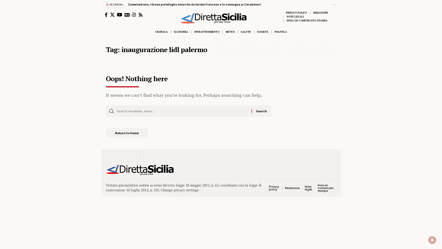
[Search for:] (182, 111)
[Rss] (140, 15)
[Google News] (127, 15)
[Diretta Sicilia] (140, 170)
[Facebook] (106, 15)
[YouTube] (119, 15)
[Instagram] (134, 15)
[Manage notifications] (432, 240)
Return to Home (127, 133)
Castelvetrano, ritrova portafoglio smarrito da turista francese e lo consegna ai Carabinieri (194, 4)
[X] (112, 15)
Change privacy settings (180, 190)
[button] (333, 4)
